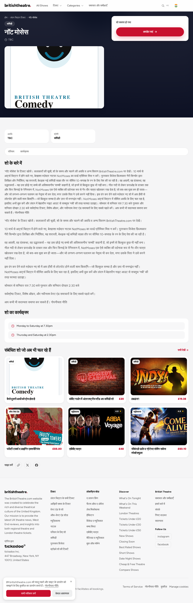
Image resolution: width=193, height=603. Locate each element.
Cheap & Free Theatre (132, 564)
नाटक (53, 526)
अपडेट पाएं (150, 31)
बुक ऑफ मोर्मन (93, 543)
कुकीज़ (164, 586)
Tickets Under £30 (130, 524)
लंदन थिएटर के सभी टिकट (62, 498)
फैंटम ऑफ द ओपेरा (95, 504)
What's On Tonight (130, 498)
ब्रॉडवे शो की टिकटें (59, 549)
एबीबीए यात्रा (75, 449)
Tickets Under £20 (130, 519)
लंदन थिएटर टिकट (18, 17)
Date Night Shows (130, 558)
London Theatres (129, 513)
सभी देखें (183, 350)
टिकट (55, 5)
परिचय (11, 151)
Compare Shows (129, 570)
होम (6, 17)
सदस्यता (159, 520)
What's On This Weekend (128, 505)
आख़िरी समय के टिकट (61, 504)
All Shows (42, 5)
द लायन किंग (92, 498)
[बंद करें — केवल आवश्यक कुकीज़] (71, 581)
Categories (73, 5)
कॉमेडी (9, 23)
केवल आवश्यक (62, 593)
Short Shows (126, 553)
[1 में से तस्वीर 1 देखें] (54, 77)
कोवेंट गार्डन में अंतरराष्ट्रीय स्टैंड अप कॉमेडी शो (91, 399)
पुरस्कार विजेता (57, 543)
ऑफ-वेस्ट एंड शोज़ (59, 515)
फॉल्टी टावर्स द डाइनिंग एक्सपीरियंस (23, 449)
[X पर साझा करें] (27, 465)
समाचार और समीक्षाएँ (98, 5)
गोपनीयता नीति (152, 586)
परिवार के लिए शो (58, 532)
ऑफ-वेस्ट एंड (14, 411)
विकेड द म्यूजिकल (95, 520)
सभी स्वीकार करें (28, 593)
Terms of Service (133, 586)
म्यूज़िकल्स (75, 411)
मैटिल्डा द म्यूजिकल (95, 537)
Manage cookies (178, 586)
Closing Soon (127, 541)
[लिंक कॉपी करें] (18, 465)
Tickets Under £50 (130, 530)
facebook (163, 544)
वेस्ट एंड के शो (57, 509)
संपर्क (157, 509)
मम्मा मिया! (91, 526)
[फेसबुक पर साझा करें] (36, 465)
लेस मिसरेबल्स (93, 509)
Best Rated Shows (130, 547)
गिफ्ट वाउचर (161, 515)
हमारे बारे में (160, 504)
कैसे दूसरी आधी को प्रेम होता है (21, 399)
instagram (163, 536)
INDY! (135, 399)
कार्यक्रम (24, 151)
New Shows (126, 536)
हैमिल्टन (90, 515)
